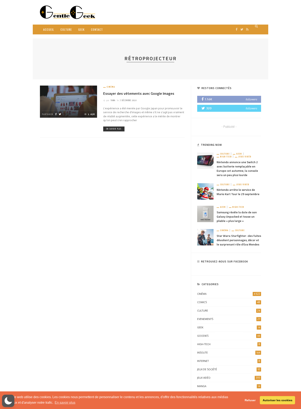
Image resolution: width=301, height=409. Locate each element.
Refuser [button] (250, 400)
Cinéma (111, 87)
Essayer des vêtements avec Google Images (138, 93)
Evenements (228, 319)
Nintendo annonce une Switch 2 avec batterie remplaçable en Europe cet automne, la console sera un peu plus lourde (237, 168)
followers (251, 99)
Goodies (228, 335)
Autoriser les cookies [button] (277, 400)
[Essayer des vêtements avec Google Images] (68, 101)
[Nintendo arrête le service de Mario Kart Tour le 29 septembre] (205, 191)
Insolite (228, 352)
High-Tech (226, 157)
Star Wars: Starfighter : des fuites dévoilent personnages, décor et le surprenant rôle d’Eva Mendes (239, 240)
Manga (228, 386)
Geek (81, 29)
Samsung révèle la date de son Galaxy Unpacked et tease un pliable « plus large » (237, 216)
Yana (113, 100)
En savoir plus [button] (65, 402)
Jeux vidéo (244, 157)
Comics (228, 302)
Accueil (48, 29)
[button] (8, 401)
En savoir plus (113, 129)
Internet (228, 361)
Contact (97, 29)
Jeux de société (228, 369)
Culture (66, 29)
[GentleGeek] (67, 12)
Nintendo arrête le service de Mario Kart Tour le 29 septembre (238, 192)
